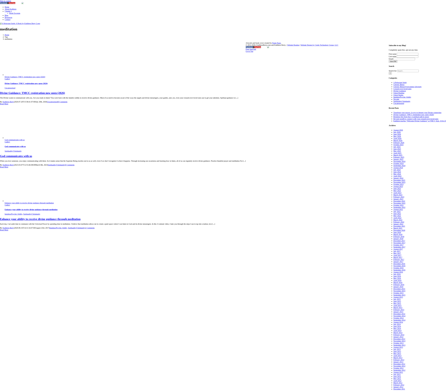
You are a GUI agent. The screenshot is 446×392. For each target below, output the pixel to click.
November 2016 (399, 266)
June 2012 (397, 376)
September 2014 (399, 320)
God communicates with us (15, 140)
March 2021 (397, 228)
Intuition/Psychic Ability (13, 214)
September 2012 (399, 370)
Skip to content (5, 1)
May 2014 (397, 328)
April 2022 (397, 218)
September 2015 (399, 295)
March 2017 (397, 257)
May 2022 (397, 216)
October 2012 (398, 368)
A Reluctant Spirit (400, 83)
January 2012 (398, 387)
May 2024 (397, 174)
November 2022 (399, 203)
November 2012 (399, 366)
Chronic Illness (398, 85)
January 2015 (398, 312)
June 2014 (397, 326)
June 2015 (397, 301)
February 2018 (398, 237)
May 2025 (397, 151)
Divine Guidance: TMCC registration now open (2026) (25, 77)
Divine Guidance (399, 91)
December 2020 (399, 230)
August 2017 (398, 249)
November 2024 (399, 161)
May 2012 (397, 379)
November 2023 (399, 182)
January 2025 (398, 159)
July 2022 (397, 212)
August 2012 (398, 372)
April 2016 (397, 280)
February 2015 (398, 310)
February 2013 (398, 360)
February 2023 (398, 197)
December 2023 (399, 180)
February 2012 (398, 385)
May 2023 (397, 191)
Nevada (396, 99)
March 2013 (397, 358)
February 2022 (398, 222)
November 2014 (399, 316)
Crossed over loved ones (402, 89)
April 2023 (397, 193)
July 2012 (397, 374)
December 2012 (399, 364)
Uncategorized (10, 88)
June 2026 (397, 134)
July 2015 (397, 299)
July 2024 (397, 170)
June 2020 (397, 232)
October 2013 (398, 343)
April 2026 (397, 138)
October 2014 (398, 318)
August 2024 (398, 168)
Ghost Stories (398, 95)
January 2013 (398, 362)
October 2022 (398, 205)
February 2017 (398, 260)
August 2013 (398, 347)
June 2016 (397, 276)
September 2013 (399, 345)
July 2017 (397, 251)
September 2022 (399, 207)
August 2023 (398, 186)
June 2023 (397, 189)
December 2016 (399, 264)
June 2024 (397, 172)
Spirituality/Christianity (13, 151)
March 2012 (397, 383)
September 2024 (399, 166)
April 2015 (397, 306)
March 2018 (397, 235)
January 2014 (398, 337)
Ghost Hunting (398, 93)
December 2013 (399, 339)
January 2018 (398, 239)
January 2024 (398, 178)
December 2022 (399, 201)
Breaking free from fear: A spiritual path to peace (411, 117)
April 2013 (397, 356)
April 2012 (397, 381)
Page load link (251, 49)
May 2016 (397, 278)
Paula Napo (276, 43)
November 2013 (399, 341)
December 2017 (399, 241)
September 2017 (399, 247)
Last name (392, 56)
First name (392, 54)
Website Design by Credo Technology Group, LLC (319, 45)
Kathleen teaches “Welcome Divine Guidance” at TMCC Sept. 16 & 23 (419, 121)
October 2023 (398, 184)
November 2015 (399, 291)
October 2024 (398, 164)
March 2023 (397, 195)
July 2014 (397, 324)
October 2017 (398, 245)
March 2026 (397, 141)
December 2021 (399, 226)
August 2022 (398, 209)
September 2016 (399, 270)
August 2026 (398, 130)
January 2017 (398, 262)
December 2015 (399, 289)
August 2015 (398, 297)
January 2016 (398, 287)
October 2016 (398, 268)
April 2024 (397, 176)
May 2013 (397, 354)
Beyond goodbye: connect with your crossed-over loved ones (415, 119)
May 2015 (397, 303)
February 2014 (398, 335)
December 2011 (399, 389)
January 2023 (398, 199)
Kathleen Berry (8, 102)
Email (391, 59)
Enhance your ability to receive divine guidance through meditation (29, 203)
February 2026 (398, 143)
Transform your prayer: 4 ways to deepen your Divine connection (417, 113)
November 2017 (399, 243)
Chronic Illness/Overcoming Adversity (407, 87)
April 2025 (397, 153)
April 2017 (397, 255)
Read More (4, 104)
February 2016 (398, 285)
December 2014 (399, 314)
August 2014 (398, 322)
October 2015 (398, 293)
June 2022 (397, 214)
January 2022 (398, 224)
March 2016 (397, 283)
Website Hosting (293, 45)
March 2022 (397, 220)
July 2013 (397, 349)
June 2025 (397, 149)
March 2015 (397, 308)
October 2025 (398, 145)
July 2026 (397, 132)
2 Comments (90, 228)
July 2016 (397, 274)
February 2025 (398, 157)
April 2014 (397, 331)
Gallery (7, 79)
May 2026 (397, 136)
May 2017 (397, 253)
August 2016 (398, 272)
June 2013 (397, 351)
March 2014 (397, 333)
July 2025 (397, 147)
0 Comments (62, 102)
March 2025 (397, 155)
